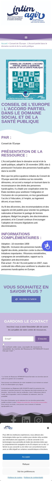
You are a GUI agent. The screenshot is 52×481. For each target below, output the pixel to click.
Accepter (26, 457)
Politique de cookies (15, 477)
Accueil (4, 43)
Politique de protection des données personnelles (31, 402)
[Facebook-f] (13, 420)
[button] (48, 428)
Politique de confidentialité (33, 477)
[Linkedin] (26, 420)
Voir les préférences (26, 471)
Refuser (26, 464)
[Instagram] (38, 420)
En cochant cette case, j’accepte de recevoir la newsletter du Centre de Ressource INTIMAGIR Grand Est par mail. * (26, 349)
